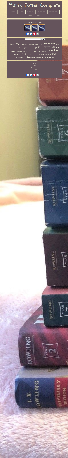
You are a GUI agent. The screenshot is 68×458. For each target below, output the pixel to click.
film (25, 48)
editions (19, 51)
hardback (39, 57)
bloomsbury (20, 57)
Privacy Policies (34, 67)
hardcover (49, 57)
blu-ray (20, 48)
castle (25, 51)
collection (49, 43)
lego (18, 43)
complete (53, 50)
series (41, 54)
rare (11, 48)
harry (47, 47)
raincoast (31, 44)
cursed (37, 44)
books (53, 53)
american (13, 51)
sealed (36, 54)
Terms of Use (34, 69)
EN (33, 72)
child (35, 51)
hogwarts (31, 57)
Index (34, 63)
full (42, 44)
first (30, 51)
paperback (24, 44)
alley (39, 51)
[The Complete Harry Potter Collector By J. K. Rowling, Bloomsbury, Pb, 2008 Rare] (27, 28)
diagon (47, 54)
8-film (57, 44)
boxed (12, 44)
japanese (15, 48)
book (24, 54)
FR (35, 72)
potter (38, 47)
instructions (31, 48)
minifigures (30, 54)
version (44, 51)
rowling (16, 54)
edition (55, 47)
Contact (34, 65)
